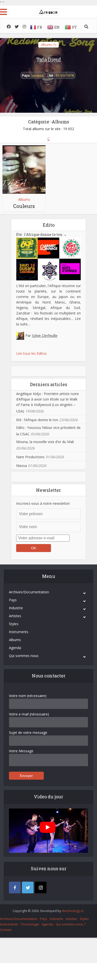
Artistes (15, 615)
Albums (24, 199)
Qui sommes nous (24, 655)
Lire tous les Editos (31, 353)
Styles (13, 623)
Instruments (18, 631)
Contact (5, 929)
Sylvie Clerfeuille (44, 335)
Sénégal (37, 75)
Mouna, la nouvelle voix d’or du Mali (45, 441)
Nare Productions (30, 457)
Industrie (16, 608)
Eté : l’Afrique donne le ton (41, 234)
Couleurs (24, 206)
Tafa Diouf (48, 59)
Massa (21, 465)
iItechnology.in (73, 911)
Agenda (15, 647)
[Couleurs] (24, 169)
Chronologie (30, 924)
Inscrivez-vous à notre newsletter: (43, 503)
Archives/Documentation (29, 592)
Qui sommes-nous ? (71, 924)
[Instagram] (41, 887)
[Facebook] (15, 887)
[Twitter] (28, 887)
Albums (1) (48, 44)
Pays (13, 600)
